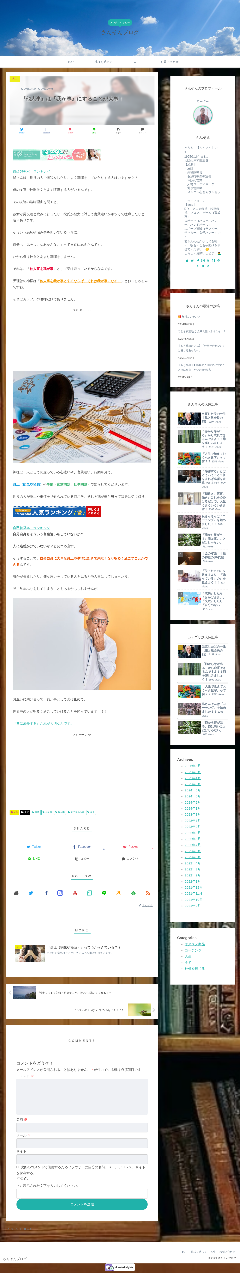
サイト (21, 1151)
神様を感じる (195, 968)
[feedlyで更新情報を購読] (133, 893)
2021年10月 (194, 900)
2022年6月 (193, 851)
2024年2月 (193, 802)
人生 (16, 812)
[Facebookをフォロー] (45, 893)
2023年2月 (193, 827)
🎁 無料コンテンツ (189, 316)
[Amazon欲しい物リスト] (118, 893)
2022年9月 (193, 833)
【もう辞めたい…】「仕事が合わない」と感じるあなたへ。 (201, 348)
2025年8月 (193, 766)
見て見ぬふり (77, 812)
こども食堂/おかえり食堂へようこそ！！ (202, 331)
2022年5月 (193, 857)
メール (23, 1135)
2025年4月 (193, 778)
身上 (92, 812)
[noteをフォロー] (89, 893)
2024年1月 (193, 808)
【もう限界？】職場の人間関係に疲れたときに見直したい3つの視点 (201, 367)
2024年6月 (193, 790)
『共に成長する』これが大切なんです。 (43, 723)
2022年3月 (193, 869)
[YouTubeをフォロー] (74, 893)
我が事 (61, 812)
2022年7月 (193, 845)
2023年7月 (193, 821)
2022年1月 (193, 881)
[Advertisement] (82, 338)
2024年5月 (193, 796)
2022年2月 (193, 875)
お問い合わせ (227, 1251)
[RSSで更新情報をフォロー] (147, 893)
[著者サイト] (16, 893)
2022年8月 (193, 839)
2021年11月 (193, 893)
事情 (37, 812)
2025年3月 (193, 784)
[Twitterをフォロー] (30, 893)
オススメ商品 (195, 944)
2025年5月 (193, 772)
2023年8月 (193, 814)
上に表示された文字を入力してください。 (48, 1186)
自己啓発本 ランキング (31, 171)
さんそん (202, 137)
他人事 (48, 812)
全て (26, 812)
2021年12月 (194, 887)
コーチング (193, 950)
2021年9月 (193, 906)
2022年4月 (193, 863)
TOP (184, 1251)
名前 (21, 1119)
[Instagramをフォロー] (60, 893)
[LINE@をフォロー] (104, 893)
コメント (25, 1076)
